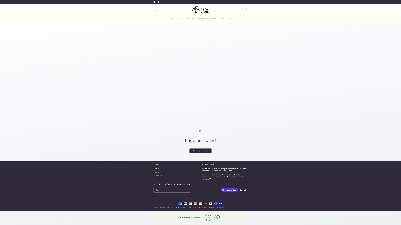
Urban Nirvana (163, 207)
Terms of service (209, 207)
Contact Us (158, 176)
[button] (156, 10)
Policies (156, 172)
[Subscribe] (188, 190)
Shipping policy (220, 207)
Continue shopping (200, 151)
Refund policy (186, 207)
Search (156, 165)
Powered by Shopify (174, 207)
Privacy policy (197, 207)
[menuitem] (172, 19)
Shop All (157, 168)
